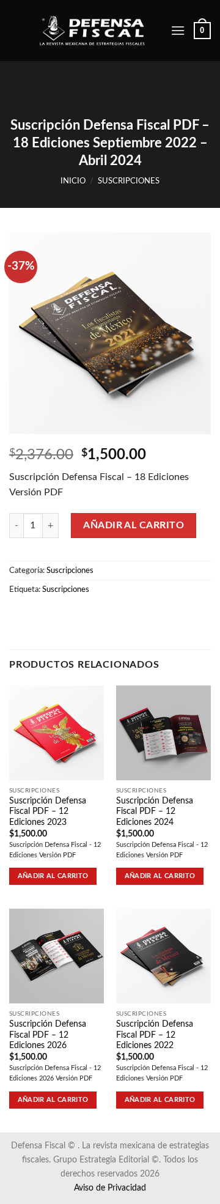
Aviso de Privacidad (110, 1187)
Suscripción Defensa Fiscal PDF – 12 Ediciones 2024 (154, 812)
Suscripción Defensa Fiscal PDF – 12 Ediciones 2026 (47, 1035)
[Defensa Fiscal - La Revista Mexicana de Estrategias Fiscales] (100, 30)
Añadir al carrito (133, 525)
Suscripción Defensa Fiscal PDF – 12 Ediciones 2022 (154, 1035)
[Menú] (177, 30)
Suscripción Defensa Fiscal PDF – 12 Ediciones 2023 (47, 812)
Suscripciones (129, 181)
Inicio (73, 181)
